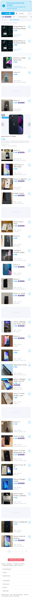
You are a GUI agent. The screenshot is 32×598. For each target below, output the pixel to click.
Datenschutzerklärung (18, 594)
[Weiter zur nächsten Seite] (26, 551)
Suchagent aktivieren (17, 559)
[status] (16, 6)
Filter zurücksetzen (14, 19)
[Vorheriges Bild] (2, 124)
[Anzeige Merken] (29, 27)
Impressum (26, 594)
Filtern (7, 13)
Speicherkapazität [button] (7, 569)
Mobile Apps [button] (6, 591)
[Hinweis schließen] (30, 2)
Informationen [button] (6, 584)
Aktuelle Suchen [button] (6, 576)
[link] (6, 551)
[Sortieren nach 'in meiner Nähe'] (16, 13)
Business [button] (5, 587)
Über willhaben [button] (6, 580)
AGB (11, 594)
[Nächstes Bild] (29, 124)
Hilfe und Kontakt (5, 594)
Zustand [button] (5, 572)
